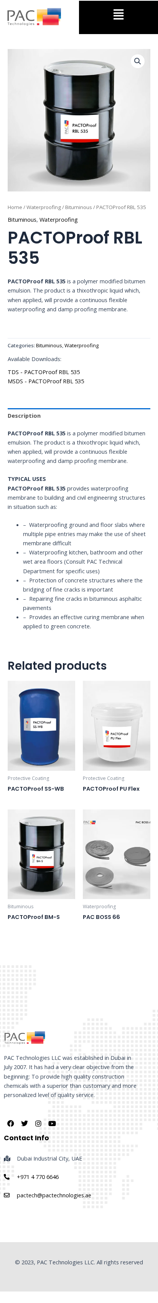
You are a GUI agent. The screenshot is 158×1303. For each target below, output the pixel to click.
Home (15, 207)
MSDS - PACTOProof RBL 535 (46, 381)
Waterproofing (43, 207)
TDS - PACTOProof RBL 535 (44, 372)
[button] (119, 14)
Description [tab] (24, 415)
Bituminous (78, 207)
